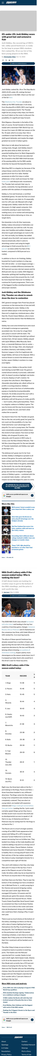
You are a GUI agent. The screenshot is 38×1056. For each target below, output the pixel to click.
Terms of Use (26, 1054)
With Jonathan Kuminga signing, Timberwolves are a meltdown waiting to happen (18, 994)
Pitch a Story (26, 1051)
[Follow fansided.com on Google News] (32, 495)
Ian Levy (6, 592)
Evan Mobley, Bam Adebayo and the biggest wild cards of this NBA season (17, 1006)
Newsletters (5, 1051)
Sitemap (25, 1048)
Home (3, 557)
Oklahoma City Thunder (13, 102)
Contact (24, 1041)
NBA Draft (9, 1027)
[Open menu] (3, 3)
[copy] (12, 60)
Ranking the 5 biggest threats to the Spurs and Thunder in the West (19, 1011)
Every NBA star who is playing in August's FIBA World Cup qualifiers (19, 989)
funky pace (6, 181)
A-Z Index (4, 1048)
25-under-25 (10, 557)
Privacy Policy (6, 1054)
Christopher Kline (10, 57)
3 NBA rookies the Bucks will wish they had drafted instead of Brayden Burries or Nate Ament (17, 1000)
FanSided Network (28, 1045)
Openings (4, 1045)
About (3, 1041)
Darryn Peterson (13, 630)
